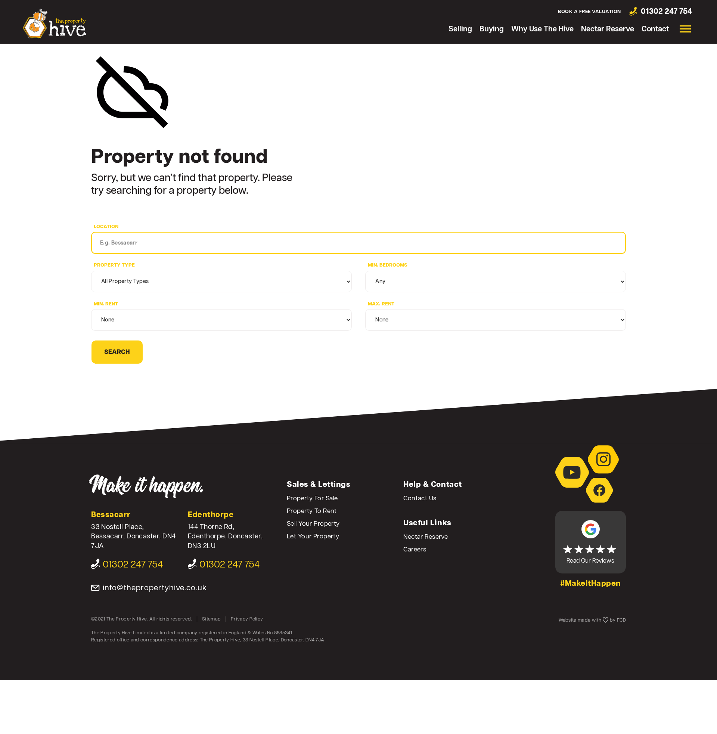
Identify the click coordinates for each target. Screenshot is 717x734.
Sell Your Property (313, 524)
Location (106, 226)
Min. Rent (106, 304)
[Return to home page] (54, 23)
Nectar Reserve (607, 29)
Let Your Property (313, 536)
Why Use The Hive (542, 29)
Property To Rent (312, 511)
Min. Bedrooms (387, 265)
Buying (491, 29)
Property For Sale (312, 498)
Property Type (114, 265)
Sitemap (211, 619)
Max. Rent (381, 304)
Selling (460, 29)
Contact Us (419, 498)
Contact (655, 29)
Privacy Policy (247, 619)
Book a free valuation (589, 11)
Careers (414, 549)
